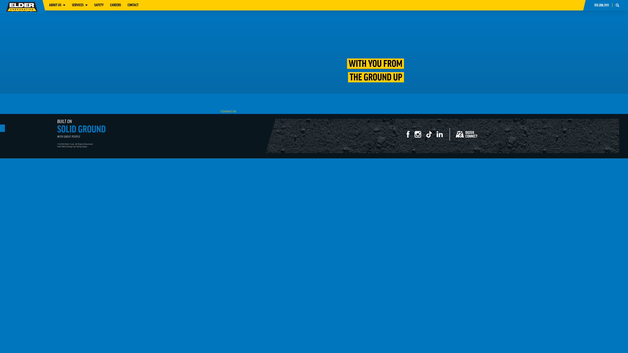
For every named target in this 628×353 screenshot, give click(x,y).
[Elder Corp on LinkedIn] (442, 136)
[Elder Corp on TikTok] (431, 136)
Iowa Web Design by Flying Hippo (72, 146)
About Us (55, 5)
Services (78, 5)
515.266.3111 (601, 5)
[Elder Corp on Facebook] (411, 136)
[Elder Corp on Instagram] (420, 136)
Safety (99, 5)
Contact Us (228, 111)
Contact (133, 5)
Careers (115, 5)
